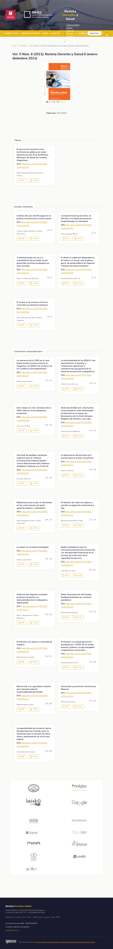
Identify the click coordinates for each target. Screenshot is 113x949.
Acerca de (55, 33)
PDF (22, 180)
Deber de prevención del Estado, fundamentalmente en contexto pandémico (76, 597)
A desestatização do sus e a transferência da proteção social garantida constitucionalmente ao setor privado (33, 261)
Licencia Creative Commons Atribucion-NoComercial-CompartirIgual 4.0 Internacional (65, 942)
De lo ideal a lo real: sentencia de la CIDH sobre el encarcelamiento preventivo (34, 410)
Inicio (14, 46)
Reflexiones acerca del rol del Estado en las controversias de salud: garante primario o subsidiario (34, 505)
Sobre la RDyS (73, 25)
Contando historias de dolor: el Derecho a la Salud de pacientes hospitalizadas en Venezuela (76, 218)
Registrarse (94, 33)
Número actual (11, 33)
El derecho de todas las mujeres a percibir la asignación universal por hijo (77, 505)
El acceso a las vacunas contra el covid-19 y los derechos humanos (32, 303)
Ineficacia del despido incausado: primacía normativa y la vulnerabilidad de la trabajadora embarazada (32, 598)
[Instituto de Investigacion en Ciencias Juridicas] (39, 15)
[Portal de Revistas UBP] (11, 15)
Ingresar (81, 33)
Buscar (107, 35)
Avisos (45, 33)
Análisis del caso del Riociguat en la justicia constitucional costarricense (34, 217)
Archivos (23, 46)
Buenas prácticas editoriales (71, 36)
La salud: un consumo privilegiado (33, 547)
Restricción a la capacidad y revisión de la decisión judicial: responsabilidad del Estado (34, 689)
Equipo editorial (70, 29)
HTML (35, 180)
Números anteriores (30, 33)
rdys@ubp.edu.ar (12, 930)
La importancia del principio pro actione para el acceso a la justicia (77, 456)
